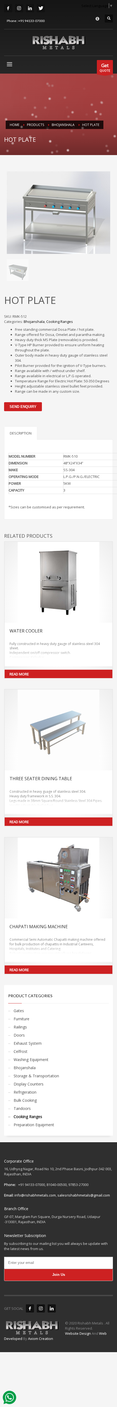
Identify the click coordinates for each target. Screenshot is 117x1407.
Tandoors (22, 1108)
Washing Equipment (31, 1059)
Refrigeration (25, 1092)
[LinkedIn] (30, 8)
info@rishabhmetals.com (35, 1195)
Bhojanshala (34, 321)
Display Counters (29, 1084)
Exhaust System (28, 1043)
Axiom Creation (40, 1338)
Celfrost (20, 1051)
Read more (19, 674)
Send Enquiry (23, 407)
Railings (20, 1027)
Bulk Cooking (25, 1100)
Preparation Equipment (34, 1124)
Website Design (78, 1333)
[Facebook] (30, 1308)
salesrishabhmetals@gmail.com (83, 1195)
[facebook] (8, 8)
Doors (19, 1035)
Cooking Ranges (59, 321)
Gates (19, 1010)
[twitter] (41, 8)
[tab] (20, 433)
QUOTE (105, 67)
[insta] (19, 8)
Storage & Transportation (36, 1075)
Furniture (21, 1018)
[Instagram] (41, 1308)
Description (21, 433)
